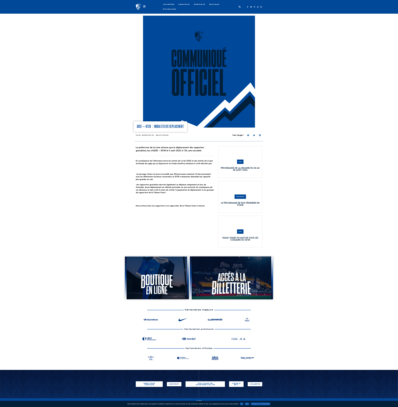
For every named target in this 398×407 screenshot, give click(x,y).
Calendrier (184, 4)
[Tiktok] (258, 7)
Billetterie (199, 4)
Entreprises (169, 9)
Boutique (214, 4)
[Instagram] (254, 7)
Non (247, 404)
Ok (242, 404)
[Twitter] (251, 7)
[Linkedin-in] (261, 7)
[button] (239, 7)
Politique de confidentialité (261, 404)
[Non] (395, 404)
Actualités (168, 4)
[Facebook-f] (248, 7)
